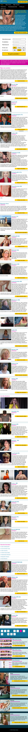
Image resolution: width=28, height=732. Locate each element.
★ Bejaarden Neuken (4, 556)
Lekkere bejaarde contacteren (21, 129)
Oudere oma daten (21, 521)
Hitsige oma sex (21, 246)
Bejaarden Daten (21, 212)
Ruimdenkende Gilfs (12, 6)
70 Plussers (21, 6)
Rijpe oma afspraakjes (21, 611)
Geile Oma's (3, 6)
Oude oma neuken (21, 277)
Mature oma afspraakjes (21, 445)
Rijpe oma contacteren (21, 625)
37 (11, 634)
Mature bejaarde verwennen (21, 313)
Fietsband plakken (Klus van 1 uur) (20, 707)
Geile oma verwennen (21, 593)
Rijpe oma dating (21, 466)
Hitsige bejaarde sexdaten (21, 98)
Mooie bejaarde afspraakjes (21, 232)
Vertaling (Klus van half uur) (19, 681)
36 (8, 634)
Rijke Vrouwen (16, 4)
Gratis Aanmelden (23, 1)
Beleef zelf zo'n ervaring (20, 32)
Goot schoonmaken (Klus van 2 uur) (19, 695)
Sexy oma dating (21, 513)
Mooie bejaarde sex (21, 106)
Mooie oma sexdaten (21, 436)
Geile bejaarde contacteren (21, 346)
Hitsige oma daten (21, 260)
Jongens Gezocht (18, 656)
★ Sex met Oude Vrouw (5, 548)
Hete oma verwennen (21, 498)
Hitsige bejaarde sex (21, 182)
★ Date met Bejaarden (5, 546)
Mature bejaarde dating (21, 416)
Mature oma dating (21, 168)
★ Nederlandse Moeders (5, 554)
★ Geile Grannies (4, 550)
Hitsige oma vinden (21, 200)
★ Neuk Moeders (3, 558)
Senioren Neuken (18, 666)
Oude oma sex (21, 541)
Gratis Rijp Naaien (18, 645)
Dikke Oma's (8, 4)
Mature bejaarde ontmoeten (21, 375)
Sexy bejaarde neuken (21, 149)
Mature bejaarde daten (21, 296)
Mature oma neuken (21, 360)
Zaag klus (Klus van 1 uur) (19, 722)
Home (2, 4)
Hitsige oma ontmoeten (21, 392)
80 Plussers (3, 8)
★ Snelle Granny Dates (5, 552)
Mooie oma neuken (21, 573)
